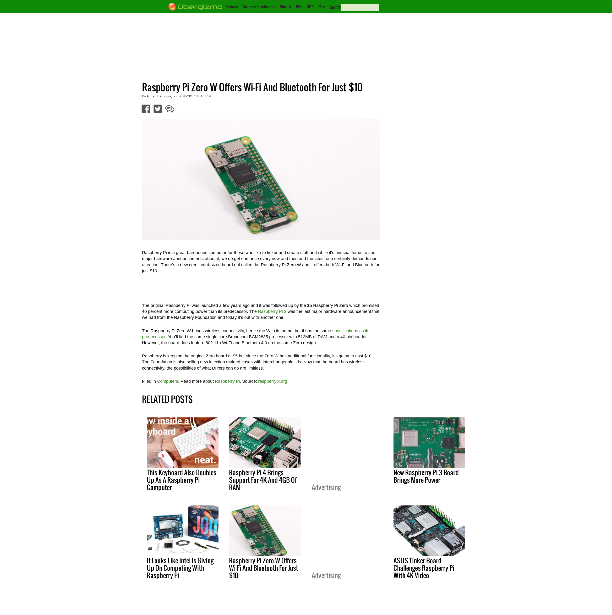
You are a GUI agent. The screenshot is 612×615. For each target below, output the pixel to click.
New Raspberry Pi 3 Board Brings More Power (426, 476)
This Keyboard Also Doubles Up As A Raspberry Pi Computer (181, 480)
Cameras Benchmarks (259, 7)
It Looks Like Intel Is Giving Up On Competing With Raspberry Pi (180, 568)
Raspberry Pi (227, 381)
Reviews (232, 7)
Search (335, 7)
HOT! (310, 7)
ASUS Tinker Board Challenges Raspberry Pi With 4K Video (423, 568)
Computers (167, 381)
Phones (285, 7)
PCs (299, 7)
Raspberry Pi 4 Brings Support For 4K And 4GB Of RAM (263, 480)
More (322, 7)
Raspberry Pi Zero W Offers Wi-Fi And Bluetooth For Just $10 (263, 568)
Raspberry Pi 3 (272, 311)
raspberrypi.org (272, 381)
